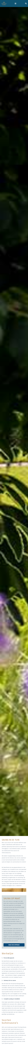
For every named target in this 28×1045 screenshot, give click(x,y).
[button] (19, 3)
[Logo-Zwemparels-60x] (4, 3)
